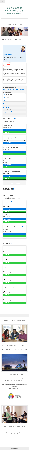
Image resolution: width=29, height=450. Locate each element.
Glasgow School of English (19, 349)
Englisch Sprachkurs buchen (17, 380)
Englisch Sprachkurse (10, 432)
